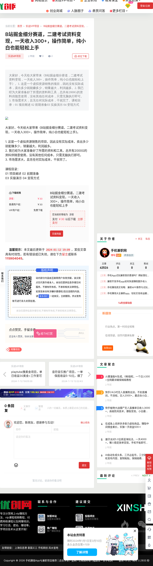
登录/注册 (145, 5)
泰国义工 (32, 547)
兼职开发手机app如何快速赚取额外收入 (123, 281)
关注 (140, 238)
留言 (65, 254)
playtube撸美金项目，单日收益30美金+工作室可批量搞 (26, 375)
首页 (19, 25)
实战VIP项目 (32, 25)
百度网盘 (56, 233)
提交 (84, 465)
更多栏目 (119, 11)
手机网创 (43, 547)
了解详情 (82, 552)
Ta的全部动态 (125, 302)
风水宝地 (53, 547)
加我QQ (108, 348)
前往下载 (82, 56)
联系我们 (43, 296)
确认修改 (85, 422)
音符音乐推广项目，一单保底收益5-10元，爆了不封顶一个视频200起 (67, 375)
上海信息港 (21, 547)
